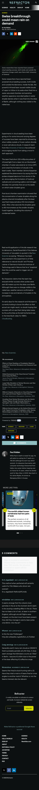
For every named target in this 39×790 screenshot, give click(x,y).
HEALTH (12, 7)
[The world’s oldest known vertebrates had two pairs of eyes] (19, 500)
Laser (32, 426)
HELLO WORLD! (7, 739)
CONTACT (5, 758)
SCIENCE (5, 7)
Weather (21, 426)
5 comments (21, 443)
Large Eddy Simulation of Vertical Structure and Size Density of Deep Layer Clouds (18, 384)
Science (4, 12)
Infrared (11, 430)
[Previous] (5, 510)
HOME (27, 7)
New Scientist (10, 353)
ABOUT (4, 744)
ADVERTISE (6, 750)
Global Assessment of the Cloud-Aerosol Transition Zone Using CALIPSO (18, 375)
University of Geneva (17, 148)
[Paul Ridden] (5, 454)
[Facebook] (3, 33)
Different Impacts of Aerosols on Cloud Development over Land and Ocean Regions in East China (19, 393)
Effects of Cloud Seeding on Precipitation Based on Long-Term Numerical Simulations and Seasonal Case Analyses (19, 365)
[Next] (34, 510)
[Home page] (20, 3)
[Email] (19, 33)
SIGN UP (20, 7)
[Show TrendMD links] (36, 420)
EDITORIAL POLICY (8, 747)
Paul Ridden (15, 452)
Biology (10, 493)
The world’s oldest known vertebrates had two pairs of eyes (18, 513)
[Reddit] (15, 33)
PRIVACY (5, 756)
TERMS (4, 753)
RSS (3, 761)
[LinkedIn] (11, 33)
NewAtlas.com (26, 741)
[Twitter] (7, 33)
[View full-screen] (37, 41)
